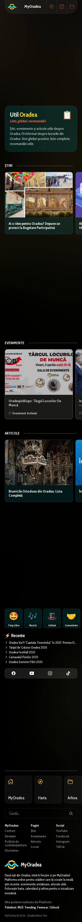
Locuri (35, 847)
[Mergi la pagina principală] (12, 6)
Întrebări (10, 836)
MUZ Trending (27, 907)
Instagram (62, 841)
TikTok (60, 847)
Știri (9, 166)
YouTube (61, 831)
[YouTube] (32, 673)
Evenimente (14, 343)
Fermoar (42, 907)
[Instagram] (50, 673)
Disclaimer (11, 850)
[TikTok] (68, 673)
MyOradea (32, 6)
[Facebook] (14, 673)
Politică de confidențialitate (16, 843)
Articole (12, 433)
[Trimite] (71, 813)
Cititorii (54, 907)
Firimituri (10, 907)
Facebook (62, 836)
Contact (10, 831)
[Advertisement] (41, 59)
